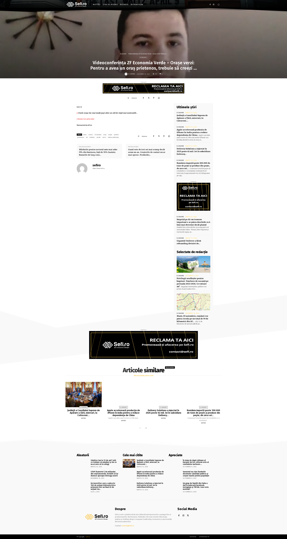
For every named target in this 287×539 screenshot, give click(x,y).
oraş (104, 134)
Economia (98, 134)
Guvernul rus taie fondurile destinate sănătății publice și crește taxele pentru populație (196, 474)
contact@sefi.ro (128, 526)
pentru (116, 134)
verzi (104, 137)
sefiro (132, 74)
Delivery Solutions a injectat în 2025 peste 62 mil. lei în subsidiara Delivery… (193, 151)
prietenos (80, 137)
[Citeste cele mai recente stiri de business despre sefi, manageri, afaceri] (76, 4)
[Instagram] (213, 4)
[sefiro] (126, 74)
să (87, 137)
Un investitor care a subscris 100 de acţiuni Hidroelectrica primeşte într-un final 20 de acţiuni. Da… (103, 486)
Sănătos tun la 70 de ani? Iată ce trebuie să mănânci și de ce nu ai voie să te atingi (104, 462)
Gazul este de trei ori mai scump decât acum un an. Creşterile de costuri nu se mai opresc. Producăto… (146, 152)
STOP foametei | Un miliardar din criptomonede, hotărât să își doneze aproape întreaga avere (104, 474)
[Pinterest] (153, 98)
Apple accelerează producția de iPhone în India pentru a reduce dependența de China (192, 132)
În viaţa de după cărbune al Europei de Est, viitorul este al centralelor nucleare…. (196, 462)
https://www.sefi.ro (98, 168)
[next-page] (146, 428)
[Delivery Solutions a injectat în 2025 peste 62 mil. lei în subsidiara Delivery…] (163, 394)
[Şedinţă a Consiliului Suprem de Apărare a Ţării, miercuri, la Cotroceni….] (83, 394)
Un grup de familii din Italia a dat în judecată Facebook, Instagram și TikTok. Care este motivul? (196, 486)
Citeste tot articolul (85, 119)
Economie (123, 54)
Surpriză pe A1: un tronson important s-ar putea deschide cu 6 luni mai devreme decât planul (193, 222)
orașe (110, 134)
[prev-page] (140, 428)
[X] (148, 98)
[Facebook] (210, 4)
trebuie (92, 137)
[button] (218, 5)
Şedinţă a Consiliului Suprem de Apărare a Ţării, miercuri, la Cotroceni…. (192, 118)
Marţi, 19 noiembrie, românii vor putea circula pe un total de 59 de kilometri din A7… (192, 318)
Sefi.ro (88, 537)
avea (84, 134)
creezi (90, 134)
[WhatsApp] (159, 98)
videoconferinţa (113, 137)
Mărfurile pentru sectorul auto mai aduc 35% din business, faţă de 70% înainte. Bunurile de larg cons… (98, 152)
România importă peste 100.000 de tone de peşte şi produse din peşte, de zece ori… (193, 166)
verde (99, 137)
